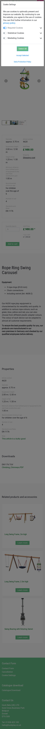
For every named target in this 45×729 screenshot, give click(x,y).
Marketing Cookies (16, 38)
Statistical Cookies (16, 33)
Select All (22, 49)
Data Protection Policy (22, 62)
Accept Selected (22, 55)
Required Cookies (15, 28)
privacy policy (9, 23)
